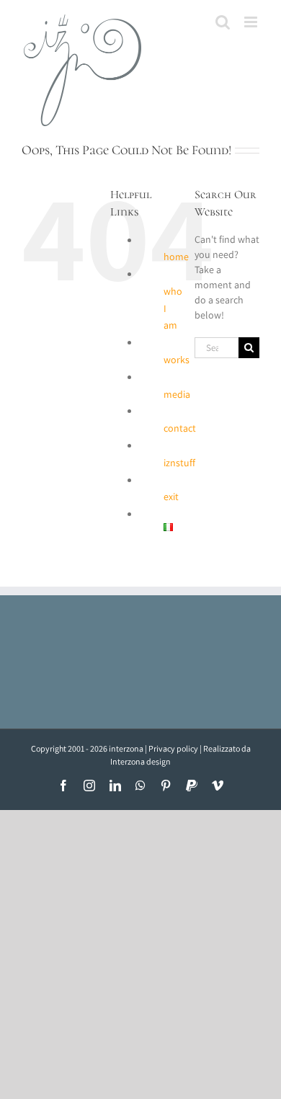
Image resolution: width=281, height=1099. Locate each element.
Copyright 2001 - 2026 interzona (87, 748)
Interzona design (140, 761)
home (176, 256)
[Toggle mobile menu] (251, 22)
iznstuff (179, 462)
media (177, 394)
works (176, 359)
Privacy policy (173, 748)
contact (180, 428)
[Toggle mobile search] (222, 22)
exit (171, 496)
